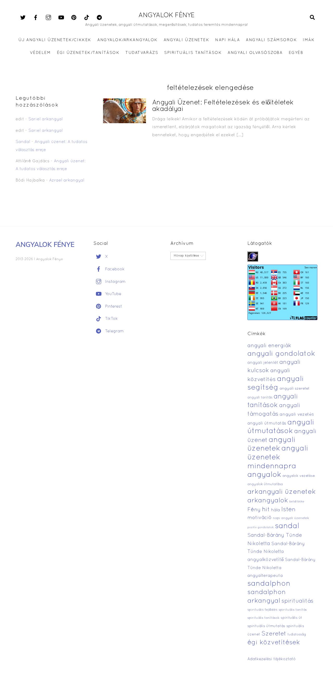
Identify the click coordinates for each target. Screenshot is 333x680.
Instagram (115, 282)
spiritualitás (297, 601)
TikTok (111, 319)
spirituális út (291, 618)
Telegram (114, 331)
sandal (287, 526)
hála (275, 510)
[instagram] (48, 18)
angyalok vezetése (299, 476)
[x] (23, 18)
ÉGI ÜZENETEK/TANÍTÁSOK (88, 53)
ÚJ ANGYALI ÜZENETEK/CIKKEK (55, 40)
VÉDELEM (40, 53)
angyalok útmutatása (265, 484)
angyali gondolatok (281, 354)
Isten (288, 510)
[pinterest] (74, 18)
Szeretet (273, 634)
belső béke (296, 501)
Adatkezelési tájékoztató (271, 659)
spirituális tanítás (293, 610)
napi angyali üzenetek (291, 518)
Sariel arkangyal (45, 119)
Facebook (114, 269)
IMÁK (309, 40)
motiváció (259, 518)
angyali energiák (269, 346)
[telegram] (99, 18)
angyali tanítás (259, 397)
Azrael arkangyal (66, 180)
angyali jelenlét (262, 363)
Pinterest (113, 306)
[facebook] (35, 18)
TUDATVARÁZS (141, 53)
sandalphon (269, 584)
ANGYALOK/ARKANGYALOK (127, 40)
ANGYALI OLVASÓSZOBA (255, 53)
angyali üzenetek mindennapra (277, 457)
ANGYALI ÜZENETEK (186, 40)
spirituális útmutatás (266, 626)
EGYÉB (296, 53)
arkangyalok (267, 501)
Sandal (23, 142)
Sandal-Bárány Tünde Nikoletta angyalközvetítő (276, 552)
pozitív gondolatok (260, 527)
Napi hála (227, 40)
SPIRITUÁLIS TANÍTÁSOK (193, 53)
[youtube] (61, 18)
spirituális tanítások (263, 618)
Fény (254, 509)
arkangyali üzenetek (281, 492)
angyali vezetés (297, 414)
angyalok (264, 474)
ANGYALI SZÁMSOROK (271, 40)
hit (266, 510)
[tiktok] (86, 18)
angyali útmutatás (266, 423)
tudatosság (296, 634)
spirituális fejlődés (262, 610)
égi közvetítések (273, 643)
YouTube (112, 294)
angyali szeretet (295, 388)
